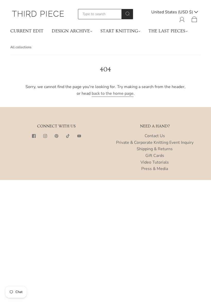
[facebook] (33, 135)
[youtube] (79, 135)
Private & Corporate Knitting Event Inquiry (155, 142)
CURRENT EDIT (26, 31)
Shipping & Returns (155, 149)
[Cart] (194, 18)
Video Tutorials (154, 162)
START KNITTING (119, 31)
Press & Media (154, 169)
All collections (20, 47)
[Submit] (127, 13)
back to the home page (113, 93)
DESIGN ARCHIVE (71, 31)
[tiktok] (67, 135)
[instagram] (45, 135)
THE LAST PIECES (166, 31)
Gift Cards (154, 155)
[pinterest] (56, 135)
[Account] (182, 18)
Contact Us (155, 136)
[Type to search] (100, 14)
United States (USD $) (172, 12)
